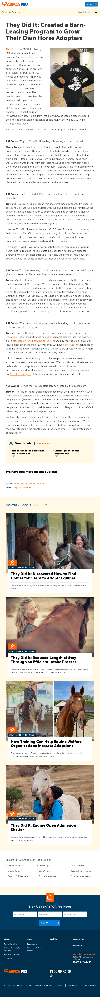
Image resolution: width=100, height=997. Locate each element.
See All (47, 505)
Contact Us (8, 958)
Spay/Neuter (44, 871)
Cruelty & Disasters (47, 876)
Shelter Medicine (15, 866)
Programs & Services (11, 954)
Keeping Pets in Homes (81, 871)
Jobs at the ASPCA (10, 944)
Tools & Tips (79, 939)
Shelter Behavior (15, 871)
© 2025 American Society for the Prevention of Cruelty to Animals (28, 985)
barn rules (68, 344)
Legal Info (59, 985)
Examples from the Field (22, 487)
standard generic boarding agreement (34, 340)
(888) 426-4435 (82, 962)
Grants (30, 939)
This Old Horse (14, 49)
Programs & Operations (81, 876)
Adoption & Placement (18, 876)
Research (77, 945)
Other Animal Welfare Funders (35, 949)
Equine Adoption (36, 483)
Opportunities (32, 944)
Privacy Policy (72, 985)
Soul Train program (20, 374)
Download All (44, 443)
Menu (89, 4)
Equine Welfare (21, 483)
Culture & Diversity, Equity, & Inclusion (14, 949)
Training (54, 939)
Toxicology (44, 866)
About (7, 939)
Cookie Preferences (89, 985)
